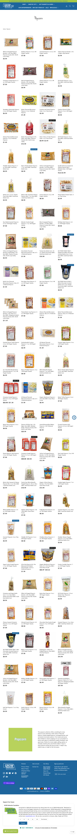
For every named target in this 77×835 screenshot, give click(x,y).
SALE (47, 7)
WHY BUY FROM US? (38, 7)
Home (4, 29)
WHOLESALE (53, 7)
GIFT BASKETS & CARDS (46, 4)
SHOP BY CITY (32, 4)
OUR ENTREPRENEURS (24, 7)
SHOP (24, 4)
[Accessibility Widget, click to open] (74, 417)
